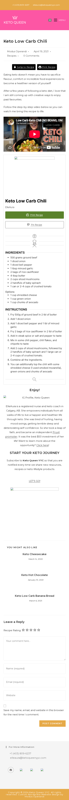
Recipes (11, 55)
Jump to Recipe (25, 67)
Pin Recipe (36, 224)
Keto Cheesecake (35, 554)
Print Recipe (48, 67)
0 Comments (31, 55)
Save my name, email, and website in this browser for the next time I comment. (34, 712)
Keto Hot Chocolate (34, 575)
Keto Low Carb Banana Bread (34, 595)
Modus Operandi (17, 51)
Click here (42, 445)
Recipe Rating (12, 630)
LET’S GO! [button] (34, 480)
